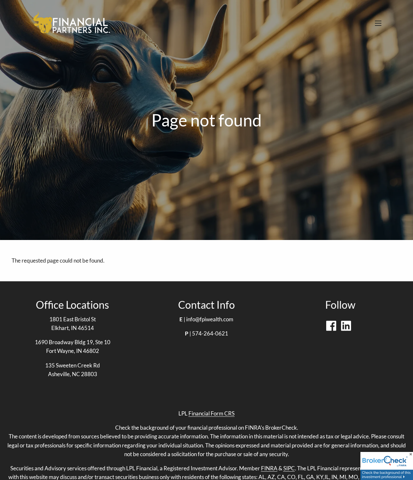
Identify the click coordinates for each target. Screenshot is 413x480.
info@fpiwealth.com (209, 319)
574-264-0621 (210, 333)
